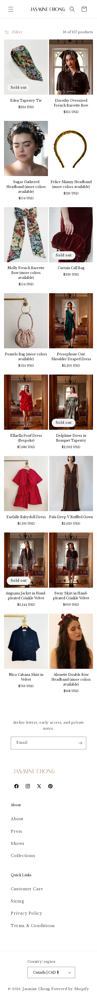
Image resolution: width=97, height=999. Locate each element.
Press (16, 831)
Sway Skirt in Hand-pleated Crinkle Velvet (71, 595)
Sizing (17, 901)
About (17, 818)
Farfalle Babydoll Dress (26, 517)
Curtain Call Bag (71, 268)
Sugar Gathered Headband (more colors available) (26, 187)
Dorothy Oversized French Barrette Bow (71, 102)
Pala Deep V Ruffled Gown (71, 517)
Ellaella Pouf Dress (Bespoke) (26, 438)
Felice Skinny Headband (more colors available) (71, 184)
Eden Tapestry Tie (26, 100)
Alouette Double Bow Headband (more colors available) (71, 679)
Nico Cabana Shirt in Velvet (26, 677)
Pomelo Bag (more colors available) (26, 356)
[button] (11, 9)
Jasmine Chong (36, 989)
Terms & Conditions (33, 925)
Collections (23, 855)
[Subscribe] (80, 743)
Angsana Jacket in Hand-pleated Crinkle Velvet (26, 595)
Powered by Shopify (70, 989)
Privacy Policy (26, 913)
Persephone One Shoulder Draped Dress (71, 356)
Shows (18, 843)
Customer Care (27, 888)
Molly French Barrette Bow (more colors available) (26, 273)
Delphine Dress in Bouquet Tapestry (71, 438)
